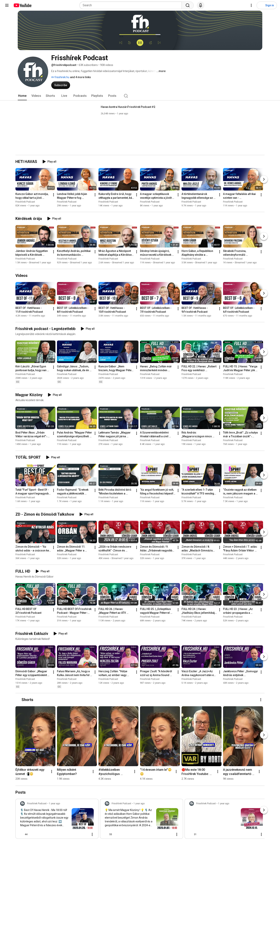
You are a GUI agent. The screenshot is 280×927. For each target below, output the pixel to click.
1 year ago (54, 803)
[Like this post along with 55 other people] (106, 834)
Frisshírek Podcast (25, 201)
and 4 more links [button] (80, 77)
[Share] (75, 834)
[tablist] (140, 95)
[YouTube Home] (22, 5)
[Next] (264, 179)
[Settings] (251, 5)
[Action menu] (92, 834)
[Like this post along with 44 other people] (22, 834)
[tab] (22, 95)
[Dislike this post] (32, 834)
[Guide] (7, 5)
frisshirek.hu (61, 77)
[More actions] (53, 195)
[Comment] (84, 834)
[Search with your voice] (200, 5)
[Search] (188, 5)
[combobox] (132, 5)
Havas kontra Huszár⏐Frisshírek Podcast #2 (128, 106)
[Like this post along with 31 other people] (191, 834)
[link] (57, 820)
